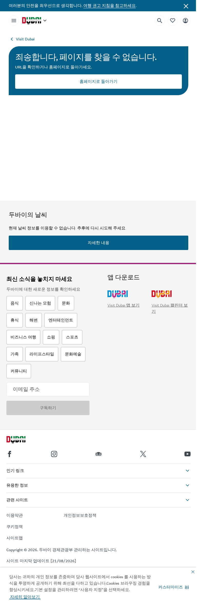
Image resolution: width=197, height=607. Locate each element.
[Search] (160, 20)
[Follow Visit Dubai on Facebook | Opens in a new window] (9, 454)
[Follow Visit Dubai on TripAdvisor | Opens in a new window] (98, 454)
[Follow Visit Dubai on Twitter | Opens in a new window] (143, 454)
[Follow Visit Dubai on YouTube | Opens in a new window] (187, 454)
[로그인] (185, 20)
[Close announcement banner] (186, 6)
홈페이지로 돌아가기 (98, 81)
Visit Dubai (25, 39)
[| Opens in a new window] (54, 454)
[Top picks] (172, 20)
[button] (173, 587)
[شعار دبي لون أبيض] (21, 440)
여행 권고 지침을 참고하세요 (109, 5)
